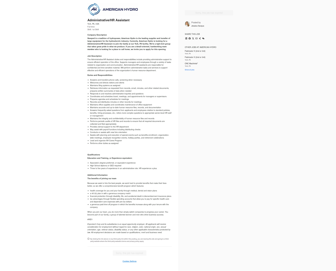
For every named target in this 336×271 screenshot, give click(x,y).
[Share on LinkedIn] (186, 38)
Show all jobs (189, 70)
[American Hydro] (112, 9)
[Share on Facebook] (190, 38)
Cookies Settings (129, 261)
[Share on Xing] (200, 38)
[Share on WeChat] (203, 38)
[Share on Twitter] (193, 38)
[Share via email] (196, 38)
